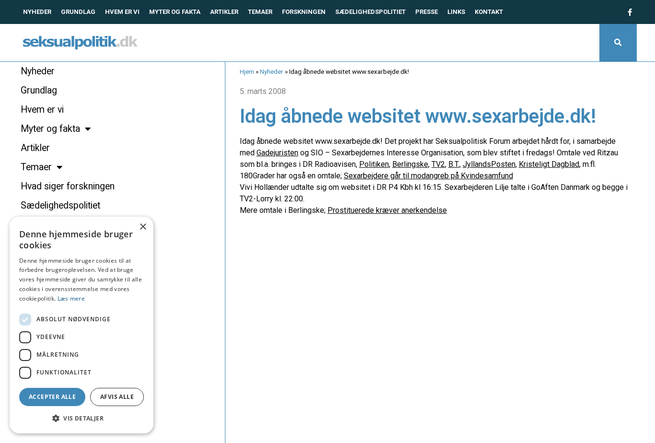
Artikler (224, 11)
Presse (426, 11)
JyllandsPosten (489, 164)
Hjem (247, 71)
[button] (618, 42)
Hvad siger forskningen (68, 186)
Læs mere (71, 298)
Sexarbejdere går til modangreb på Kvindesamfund (428, 175)
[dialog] (81, 325)
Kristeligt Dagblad (549, 164)
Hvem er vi (122, 11)
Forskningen (304, 11)
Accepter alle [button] (52, 397)
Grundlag (78, 11)
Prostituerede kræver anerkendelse (387, 210)
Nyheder (37, 11)
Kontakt (489, 11)
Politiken (374, 164)
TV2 (438, 164)
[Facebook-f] (629, 12)
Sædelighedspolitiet (370, 11)
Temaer (260, 11)
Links (456, 11)
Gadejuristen (277, 152)
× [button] (142, 227)
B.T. (453, 164)
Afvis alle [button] (117, 397)
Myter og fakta (174, 11)
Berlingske (410, 164)
